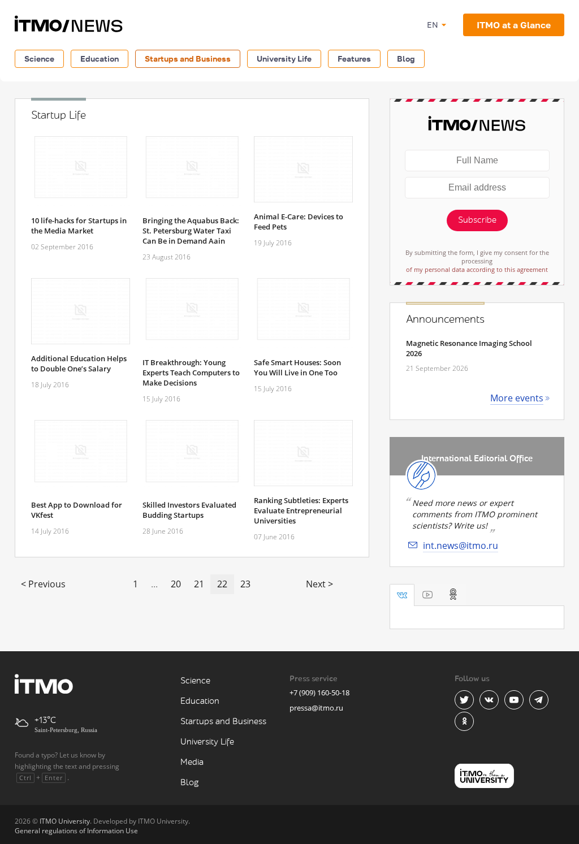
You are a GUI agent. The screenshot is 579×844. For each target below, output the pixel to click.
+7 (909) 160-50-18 (319, 692)
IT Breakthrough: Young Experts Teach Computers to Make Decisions (191, 372)
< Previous (43, 584)
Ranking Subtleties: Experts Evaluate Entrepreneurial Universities (301, 510)
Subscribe (477, 220)
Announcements (445, 319)
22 (222, 584)
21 (199, 584)
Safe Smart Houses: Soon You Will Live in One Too (297, 367)
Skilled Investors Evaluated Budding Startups (189, 510)
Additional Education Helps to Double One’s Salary (79, 363)
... (154, 584)
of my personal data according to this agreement (477, 269)
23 (245, 584)
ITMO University (65, 821)
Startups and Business (188, 58)
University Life (284, 58)
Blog (406, 58)
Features (354, 58)
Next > (319, 584)
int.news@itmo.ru (460, 545)
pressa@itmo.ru (316, 708)
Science (39, 58)
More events (516, 398)
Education (99, 58)
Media (192, 762)
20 (176, 584)
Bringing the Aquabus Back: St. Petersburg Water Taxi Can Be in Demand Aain (190, 230)
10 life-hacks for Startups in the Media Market (79, 225)
